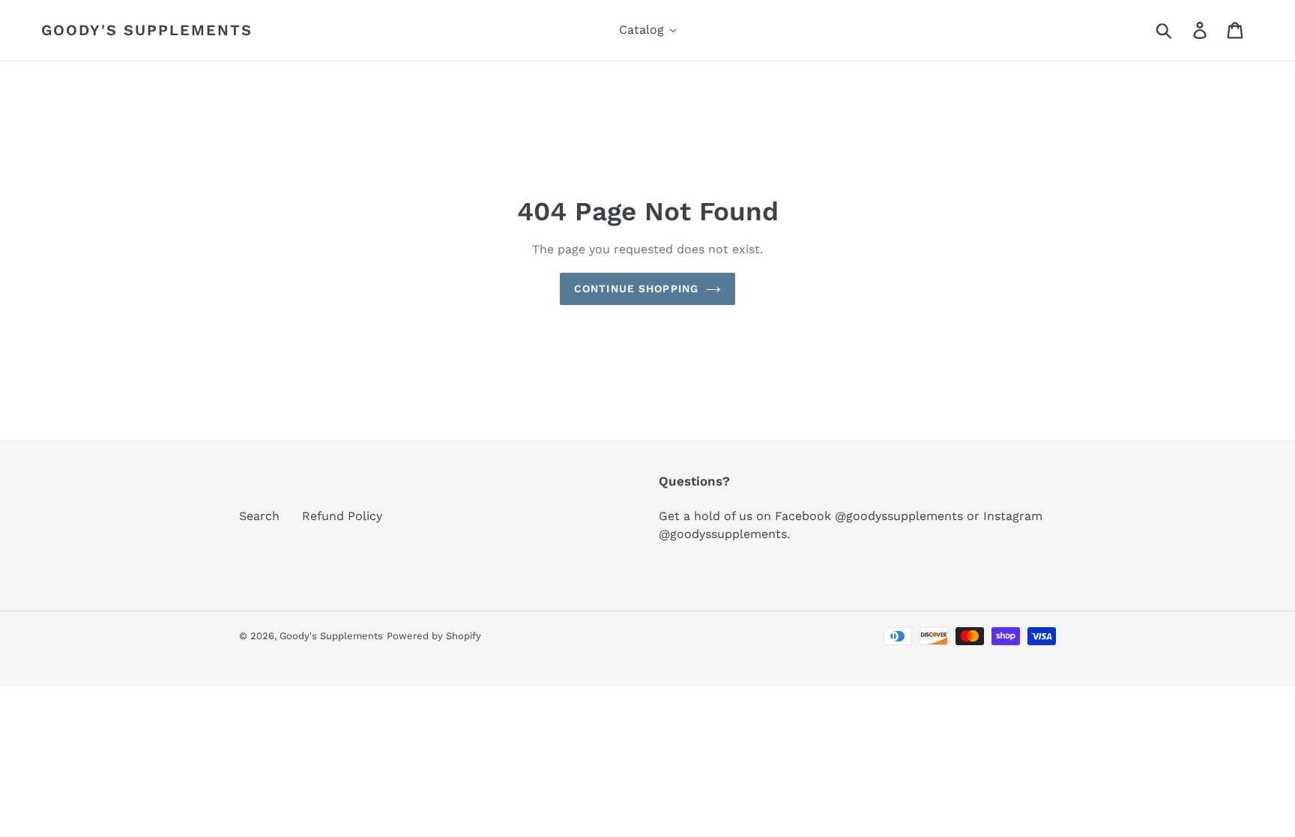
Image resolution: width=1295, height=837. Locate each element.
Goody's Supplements (147, 30)
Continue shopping (636, 288)
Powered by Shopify (434, 635)
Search (259, 516)
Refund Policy (342, 516)
